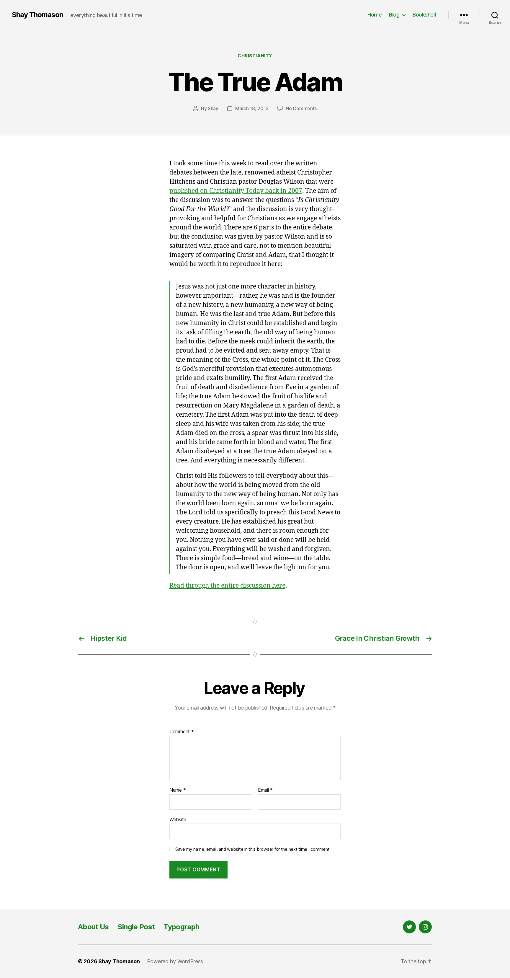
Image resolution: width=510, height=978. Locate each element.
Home (374, 15)
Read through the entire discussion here (227, 586)
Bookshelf (425, 15)
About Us (93, 926)
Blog (394, 15)
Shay (213, 108)
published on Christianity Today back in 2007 (235, 191)
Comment (181, 731)
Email (265, 790)
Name (177, 790)
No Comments (301, 108)
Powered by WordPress (175, 961)
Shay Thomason (37, 14)
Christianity (255, 55)
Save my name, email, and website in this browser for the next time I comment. (253, 849)
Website (177, 819)
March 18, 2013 (252, 108)
